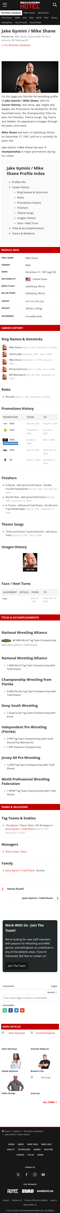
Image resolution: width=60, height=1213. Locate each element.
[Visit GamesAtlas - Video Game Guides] (45, 1191)
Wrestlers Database (11, 13)
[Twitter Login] (16, 1010)
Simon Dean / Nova (16, 851)
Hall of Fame (21, 22)
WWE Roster (29, 13)
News (21, 1144)
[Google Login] (22, 1010)
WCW (38, 17)
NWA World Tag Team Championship (34, 640)
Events (20, 1155)
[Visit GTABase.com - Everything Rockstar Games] (28, 1191)
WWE (12, 439)
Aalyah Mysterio (10, 1071)
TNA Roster (6, 17)
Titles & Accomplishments (28, 228)
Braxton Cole (37, 1071)
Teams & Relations (23, 233)
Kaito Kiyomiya (9, 1049)
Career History (20, 187)
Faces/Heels (35, 22)
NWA (12, 449)
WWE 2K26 (32, 1144)
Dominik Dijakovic (40, 1049)
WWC (12, 423)
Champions (6, 22)
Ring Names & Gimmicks (32, 192)
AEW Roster (43, 13)
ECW (46, 17)
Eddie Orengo (8, 1093)
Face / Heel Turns (27, 223)
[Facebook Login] (10, 1010)
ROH (31, 17)
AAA (25, 17)
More (40, 1155)
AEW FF (11, 1149)
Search (53, 1200)
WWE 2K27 (46, 1144)
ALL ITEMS (49, 1102)
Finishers (22, 207)
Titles (31, 1155)
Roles (20, 197)
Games (37, 1149)
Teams (54, 17)
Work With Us (30, 1204)
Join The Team (16, 965)
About (6, 1200)
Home (11, 1144)
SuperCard (24, 1149)
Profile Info (18, 182)
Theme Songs (25, 213)
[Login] (5, 1010)
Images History (26, 218)
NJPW (17, 17)
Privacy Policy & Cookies (36, 1200)
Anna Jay (35, 1093)
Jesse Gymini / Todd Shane (20, 829)
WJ (10, 459)
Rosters (48, 1149)
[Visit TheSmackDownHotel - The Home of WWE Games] (13, 1191)
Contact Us (17, 1200)
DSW (11, 429)
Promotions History (29, 202)
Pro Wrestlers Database (17, 45)
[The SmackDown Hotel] (30, 5)
